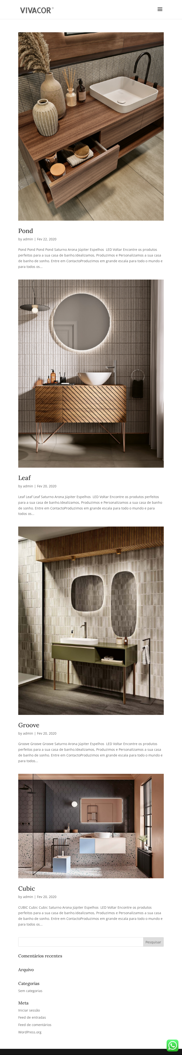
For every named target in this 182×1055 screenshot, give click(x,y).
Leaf (24, 478)
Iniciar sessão (29, 1010)
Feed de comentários (34, 1024)
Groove (28, 725)
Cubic (26, 888)
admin (28, 239)
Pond (25, 231)
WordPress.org (29, 1032)
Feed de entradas (32, 1017)
